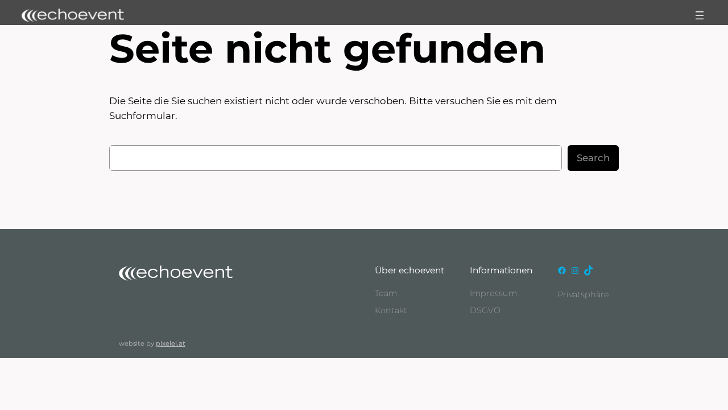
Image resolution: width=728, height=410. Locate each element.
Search (593, 157)
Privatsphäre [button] (583, 294)
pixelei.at (170, 343)
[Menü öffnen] (699, 15)
